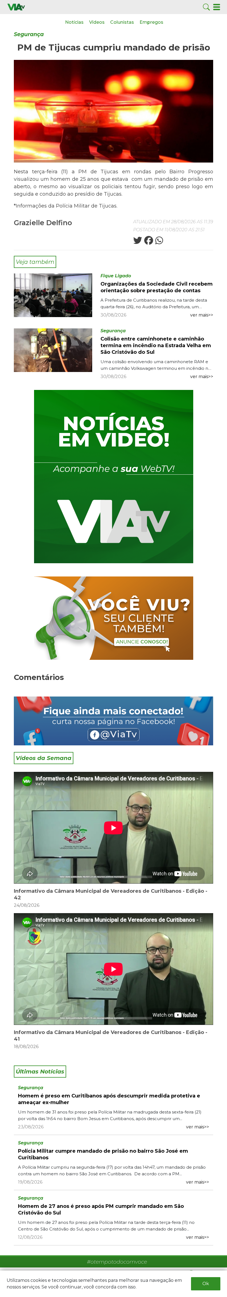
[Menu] (216, 6)
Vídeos (97, 22)
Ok (205, 1283)
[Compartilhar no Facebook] (148, 242)
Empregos (151, 22)
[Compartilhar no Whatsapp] (158, 242)
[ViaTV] (16, 6)
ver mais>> (201, 315)
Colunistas (122, 22)
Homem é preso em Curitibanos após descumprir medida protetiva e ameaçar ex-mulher (109, 1099)
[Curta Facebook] (113, 721)
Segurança (29, 34)
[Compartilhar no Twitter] (137, 242)
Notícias (74, 22)
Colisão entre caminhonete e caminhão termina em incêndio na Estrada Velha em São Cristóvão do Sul (155, 345)
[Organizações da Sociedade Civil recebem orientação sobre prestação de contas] (53, 294)
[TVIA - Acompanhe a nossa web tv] (113, 476)
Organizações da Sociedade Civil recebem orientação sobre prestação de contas (156, 287)
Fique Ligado (115, 275)
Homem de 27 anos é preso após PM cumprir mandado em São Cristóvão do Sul (101, 1209)
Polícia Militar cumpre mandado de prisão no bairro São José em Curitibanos (103, 1154)
